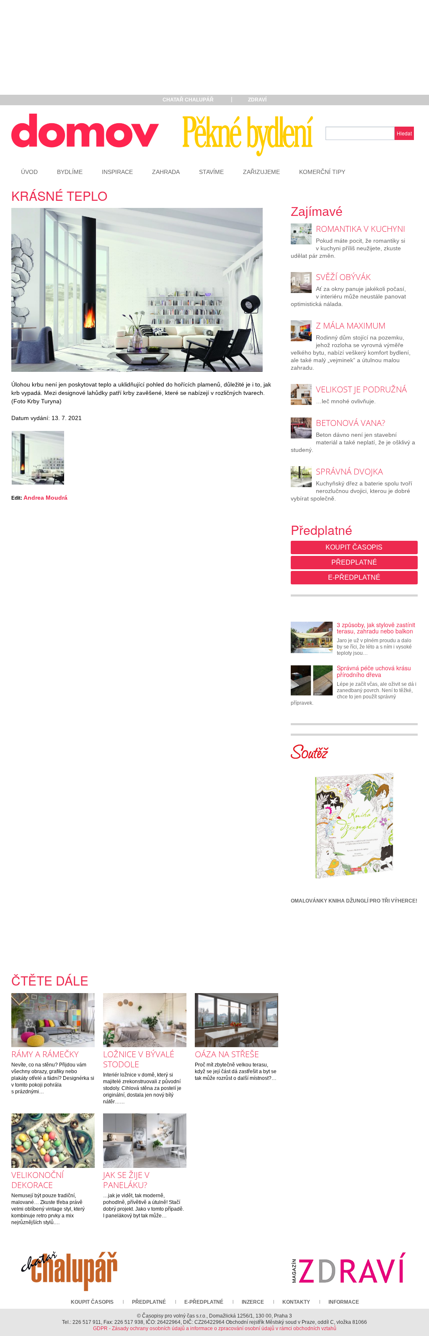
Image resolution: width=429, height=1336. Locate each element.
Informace (343, 1302)
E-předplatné (354, 577)
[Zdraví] (348, 1268)
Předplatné (354, 562)
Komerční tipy (322, 172)
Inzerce (253, 1302)
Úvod (29, 172)
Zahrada (166, 172)
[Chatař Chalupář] (69, 1268)
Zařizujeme (261, 172)
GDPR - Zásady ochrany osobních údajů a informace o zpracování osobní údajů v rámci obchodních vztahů (214, 1328)
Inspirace (117, 172)
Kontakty (296, 1302)
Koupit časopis (354, 547)
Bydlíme (70, 172)
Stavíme (211, 172)
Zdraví (257, 100)
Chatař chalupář (188, 100)
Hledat (404, 133)
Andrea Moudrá (45, 497)
